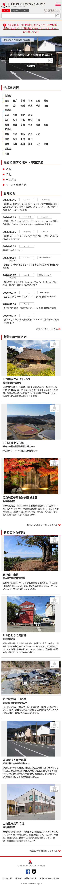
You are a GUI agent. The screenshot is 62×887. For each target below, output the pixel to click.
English (15, 10)
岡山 (22, 134)
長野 (15, 114)
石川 (15, 119)
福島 (46, 100)
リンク (18, 878)
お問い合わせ (30, 878)
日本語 (6, 10)
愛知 (30, 119)
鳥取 (7, 134)
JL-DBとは (7, 878)
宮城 (22, 100)
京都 (22, 124)
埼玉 (46, 105)
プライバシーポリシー (49, 878)
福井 (7, 124)
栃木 (15, 105)
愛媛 (22, 139)
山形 (38, 100)
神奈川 (8, 109)
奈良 (46, 124)
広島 (30, 134)
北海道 (8, 95)
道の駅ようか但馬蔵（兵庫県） (18, 40)
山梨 (22, 114)
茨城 (22, 105)
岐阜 (22, 119)
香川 (15, 139)
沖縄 (7, 153)
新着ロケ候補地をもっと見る (44, 850)
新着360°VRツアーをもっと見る (42, 524)
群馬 (30, 105)
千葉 (38, 105)
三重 (38, 119)
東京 (7, 105)
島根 (15, 134)
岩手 (15, 100)
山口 (38, 134)
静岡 (30, 114)
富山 (7, 119)
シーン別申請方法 (16, 184)
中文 (24, 10)
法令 (8, 169)
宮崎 (46, 144)
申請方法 (11, 179)
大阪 (30, 124)
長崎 (22, 144)
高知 (30, 139)
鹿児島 (8, 148)
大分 (38, 144)
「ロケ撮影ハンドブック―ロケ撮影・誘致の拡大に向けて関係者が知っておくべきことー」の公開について (31, 28)
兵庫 (38, 124)
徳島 (7, 139)
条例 (8, 174)
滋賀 (15, 124)
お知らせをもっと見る (47, 329)
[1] (57, 15)
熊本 (30, 144)
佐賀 (15, 144)
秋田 (30, 100)
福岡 (7, 144)
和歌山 (8, 129)
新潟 (7, 114)
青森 (7, 100)
